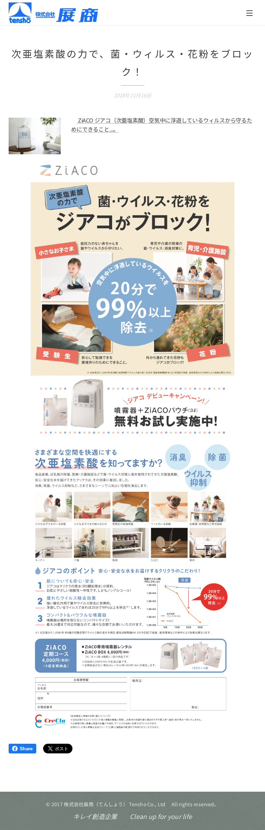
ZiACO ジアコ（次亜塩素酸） (113, 120)
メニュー (249, 13)
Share (26, 748)
